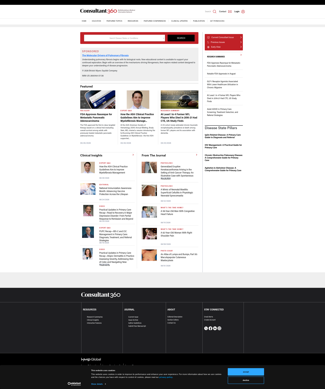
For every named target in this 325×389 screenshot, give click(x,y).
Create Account (210, 320)
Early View (216, 46)
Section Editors (173, 320)
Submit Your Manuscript (137, 326)
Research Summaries (95, 317)
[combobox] (124, 38)
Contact (222, 11)
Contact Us (171, 323)
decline (246, 380)
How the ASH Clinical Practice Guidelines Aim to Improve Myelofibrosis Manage (137, 117)
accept (246, 372)
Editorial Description (174, 316)
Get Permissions (217, 21)
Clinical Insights (93, 320)
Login (236, 11)
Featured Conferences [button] (155, 21)
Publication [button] (199, 21)
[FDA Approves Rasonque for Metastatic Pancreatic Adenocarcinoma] (97, 99)
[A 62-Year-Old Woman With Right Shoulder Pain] (150, 233)
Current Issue (133, 317)
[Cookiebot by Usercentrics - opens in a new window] (74, 384)
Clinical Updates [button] (179, 21)
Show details (97, 384)
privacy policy (166, 377)
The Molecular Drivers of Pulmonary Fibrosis (105, 55)
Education (96, 21)
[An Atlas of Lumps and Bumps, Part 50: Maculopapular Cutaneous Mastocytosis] (150, 255)
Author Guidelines (134, 323)
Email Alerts (208, 316)
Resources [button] (133, 21)
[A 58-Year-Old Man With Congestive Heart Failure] (150, 212)
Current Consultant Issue (222, 37)
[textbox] (124, 38)
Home (84, 21)
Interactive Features (94, 323)
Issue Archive (133, 320)
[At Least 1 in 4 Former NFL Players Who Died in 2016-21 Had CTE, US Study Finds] (179, 99)
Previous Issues (218, 42)
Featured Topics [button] (114, 21)
